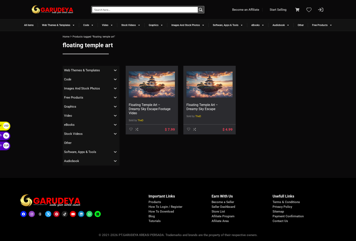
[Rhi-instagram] (32, 214)
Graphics (153, 25)
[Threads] (40, 214)
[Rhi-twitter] (48, 214)
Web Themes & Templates (56, 25)
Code (86, 25)
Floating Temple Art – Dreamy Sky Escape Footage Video (149, 109)
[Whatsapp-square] (98, 214)
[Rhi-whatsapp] (89, 214)
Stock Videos (128, 25)
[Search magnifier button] (201, 10)
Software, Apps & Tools (225, 25)
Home (66, 36)
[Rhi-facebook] (23, 214)
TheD (140, 120)
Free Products (320, 25)
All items (29, 25)
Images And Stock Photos (185, 25)
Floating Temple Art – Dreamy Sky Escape (202, 107)
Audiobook (279, 25)
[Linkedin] (81, 214)
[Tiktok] (65, 214)
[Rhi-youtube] (73, 214)
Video (105, 25)
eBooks (255, 25)
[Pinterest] (56, 214)
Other (301, 25)
